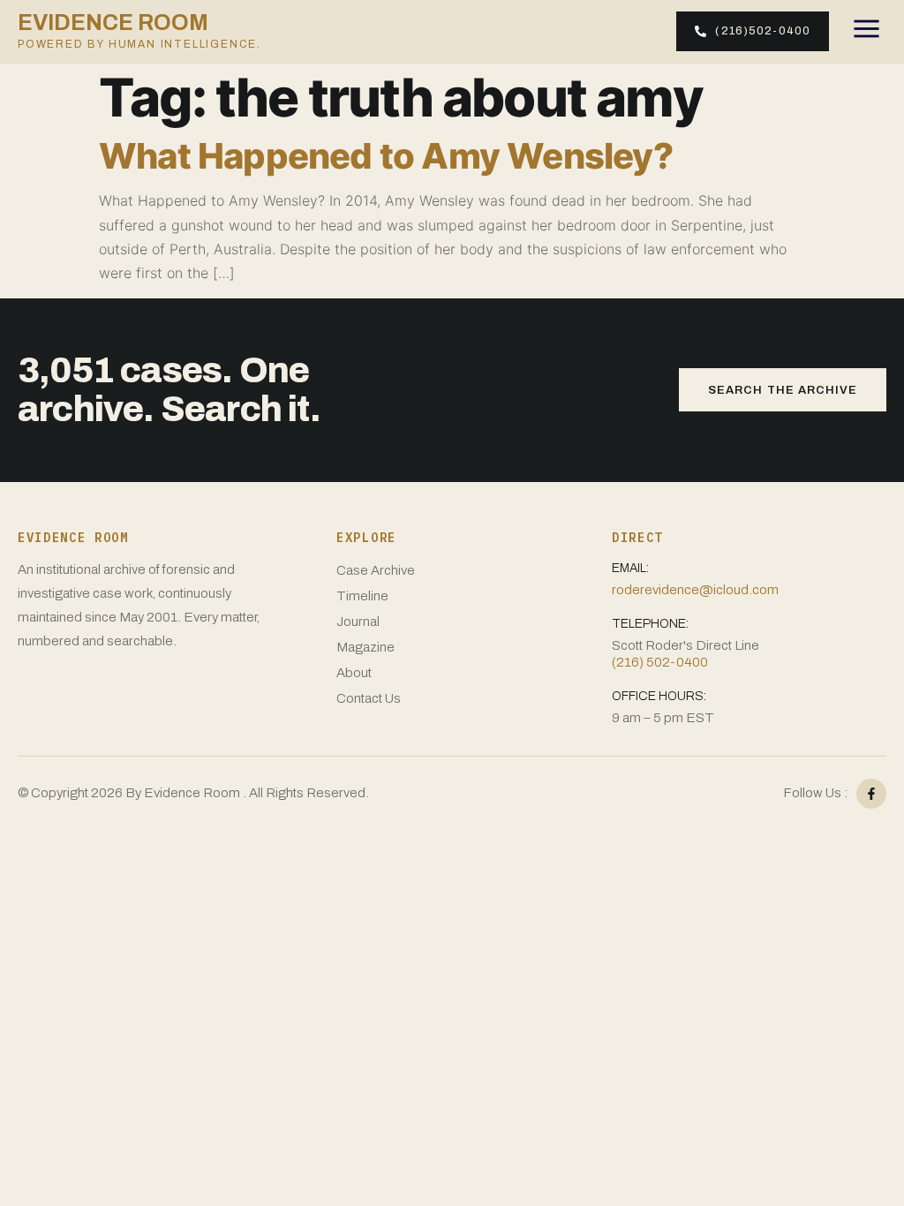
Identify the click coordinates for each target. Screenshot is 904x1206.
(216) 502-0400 (660, 662)
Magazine (365, 647)
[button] (866, 31)
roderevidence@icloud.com (695, 590)
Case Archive (375, 570)
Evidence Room (139, 30)
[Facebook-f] (871, 794)
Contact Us (368, 698)
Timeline (362, 596)
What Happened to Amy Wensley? (386, 155)
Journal (358, 621)
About (354, 673)
